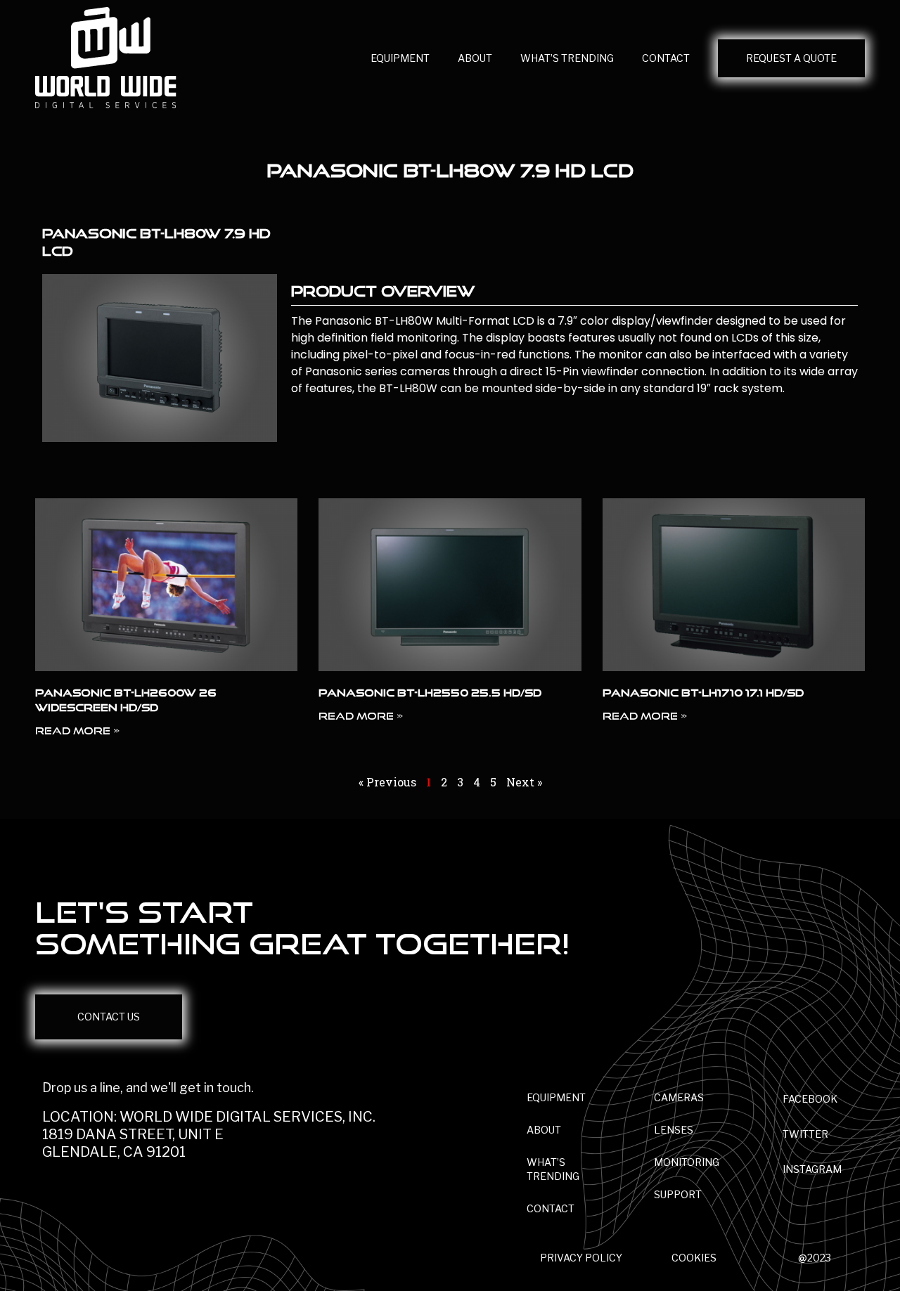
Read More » (77, 731)
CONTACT (666, 58)
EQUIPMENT (400, 58)
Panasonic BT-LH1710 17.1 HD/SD (703, 693)
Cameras (679, 1097)
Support (678, 1194)
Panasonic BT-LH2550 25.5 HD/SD (430, 693)
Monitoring (686, 1162)
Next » (524, 781)
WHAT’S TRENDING (567, 58)
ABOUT (475, 58)
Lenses (673, 1130)
